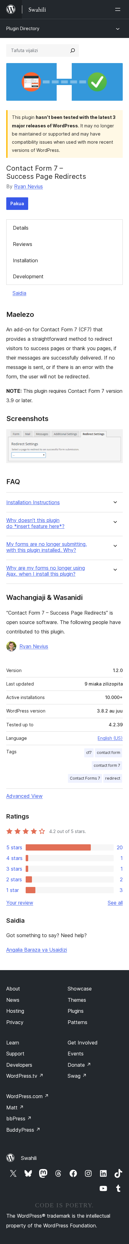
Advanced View (24, 796)
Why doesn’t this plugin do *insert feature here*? (35, 523)
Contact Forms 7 (85, 778)
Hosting (15, 1011)
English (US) (110, 738)
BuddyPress (23, 1130)
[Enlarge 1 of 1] (114, 438)
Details (20, 228)
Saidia (19, 293)
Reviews (22, 244)
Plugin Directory (22, 28)
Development (28, 276)
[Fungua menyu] (119, 9)
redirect (112, 778)
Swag (77, 1076)
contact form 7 (107, 765)
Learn (12, 1042)
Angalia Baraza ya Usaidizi (36, 950)
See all (115, 903)
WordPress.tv (25, 1076)
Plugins (76, 1011)
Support (15, 1053)
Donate (79, 1065)
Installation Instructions (33, 502)
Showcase (80, 988)
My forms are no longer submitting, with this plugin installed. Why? (46, 547)
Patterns (77, 1022)
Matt (15, 1107)
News (12, 1000)
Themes (77, 1000)
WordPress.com (27, 1096)
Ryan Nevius (28, 186)
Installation (25, 260)
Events (76, 1053)
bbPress (19, 1118)
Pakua (17, 203)
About (13, 988)
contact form (108, 752)
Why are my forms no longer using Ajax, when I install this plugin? (45, 571)
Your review (19, 903)
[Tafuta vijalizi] (72, 50)
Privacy (14, 1022)
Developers (19, 1065)
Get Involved (83, 1042)
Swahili (29, 1158)
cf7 (89, 752)
